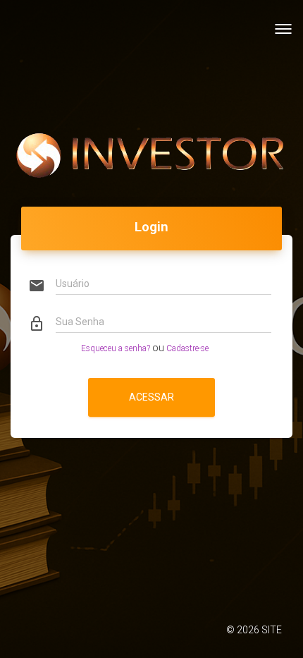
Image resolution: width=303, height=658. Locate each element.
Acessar (151, 397)
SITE (271, 629)
